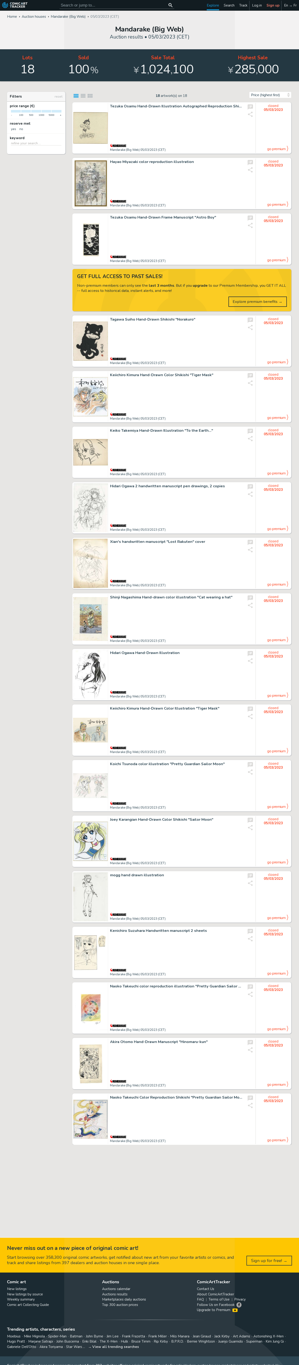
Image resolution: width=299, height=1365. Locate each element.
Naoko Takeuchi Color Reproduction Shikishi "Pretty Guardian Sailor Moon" (176, 1097)
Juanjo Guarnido (230, 1341)
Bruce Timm (140, 1341)
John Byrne (94, 1336)
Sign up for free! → (269, 1260)
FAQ (200, 1299)
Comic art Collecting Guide (28, 1304)
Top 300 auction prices (120, 1304)
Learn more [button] (65, 1343)
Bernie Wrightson (201, 1341)
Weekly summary (21, 1299)
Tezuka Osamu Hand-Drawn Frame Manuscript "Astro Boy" (163, 217)
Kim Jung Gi (275, 1341)
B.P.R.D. (177, 1341)
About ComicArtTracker (215, 1294)
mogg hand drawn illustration (137, 875)
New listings (17, 1289)
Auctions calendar (116, 1289)
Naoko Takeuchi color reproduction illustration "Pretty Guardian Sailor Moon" (176, 986)
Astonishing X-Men (268, 1336)
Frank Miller (157, 1336)
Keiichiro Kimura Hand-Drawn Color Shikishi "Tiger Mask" (161, 375)
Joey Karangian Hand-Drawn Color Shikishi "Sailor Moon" (161, 819)
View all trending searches (115, 1346)
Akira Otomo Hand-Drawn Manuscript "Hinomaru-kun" (159, 1042)
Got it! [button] (49, 1353)
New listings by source (25, 1294)
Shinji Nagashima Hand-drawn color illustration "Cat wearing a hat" (171, 597)
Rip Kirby (161, 1341)
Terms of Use (219, 1299)
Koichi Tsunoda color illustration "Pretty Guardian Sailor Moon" (167, 764)
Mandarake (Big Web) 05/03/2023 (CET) (138, 150)
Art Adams (241, 1336)
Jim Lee (113, 1336)
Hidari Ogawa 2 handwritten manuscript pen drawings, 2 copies (167, 486)
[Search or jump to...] (170, 5)
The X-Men (108, 1341)
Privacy (240, 1299)
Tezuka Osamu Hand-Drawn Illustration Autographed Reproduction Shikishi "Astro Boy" (176, 106)
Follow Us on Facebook (216, 1304)
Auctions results (115, 1294)
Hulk (124, 1341)
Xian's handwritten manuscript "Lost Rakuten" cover (157, 541)
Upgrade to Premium (214, 1310)
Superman (254, 1341)
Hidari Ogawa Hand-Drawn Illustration (145, 653)
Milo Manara (179, 1336)
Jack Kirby (222, 1336)
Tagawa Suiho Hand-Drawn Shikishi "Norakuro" (152, 319)
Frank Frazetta (133, 1336)
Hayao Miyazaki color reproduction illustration (152, 161)
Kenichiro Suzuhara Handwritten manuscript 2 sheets (158, 930)
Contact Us (205, 1289)
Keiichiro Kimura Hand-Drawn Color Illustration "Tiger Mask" (164, 708)
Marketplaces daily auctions (124, 1299)
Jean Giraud (202, 1336)
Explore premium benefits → (257, 301)
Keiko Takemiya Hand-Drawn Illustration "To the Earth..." (161, 430)
